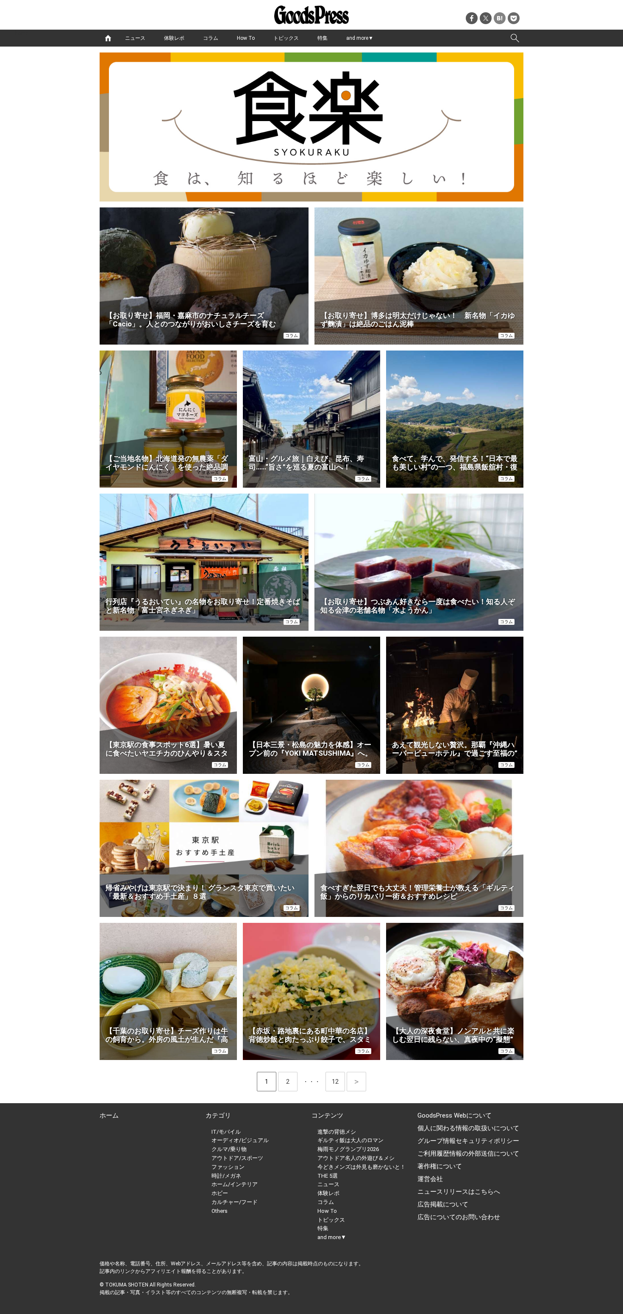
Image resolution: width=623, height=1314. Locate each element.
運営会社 (430, 1179)
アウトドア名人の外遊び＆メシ (356, 1158)
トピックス (286, 38)
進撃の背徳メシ (336, 1132)
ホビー (219, 1193)
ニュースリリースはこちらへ (458, 1191)
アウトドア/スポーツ (237, 1158)
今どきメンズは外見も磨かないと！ (361, 1167)
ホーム (109, 1115)
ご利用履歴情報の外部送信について (468, 1153)
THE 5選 (327, 1176)
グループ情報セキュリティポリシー (468, 1141)
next (356, 1081)
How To (246, 38)
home (108, 38)
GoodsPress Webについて (454, 1115)
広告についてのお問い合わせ (458, 1217)
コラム (210, 38)
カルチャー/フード (234, 1202)
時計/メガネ (226, 1176)
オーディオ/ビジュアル (240, 1140)
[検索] (514, 38)
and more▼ (359, 38)
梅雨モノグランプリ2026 (348, 1149)
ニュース (135, 38)
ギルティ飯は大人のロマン (350, 1140)
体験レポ (174, 38)
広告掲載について (442, 1204)
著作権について (439, 1166)
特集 (322, 38)
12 (338, 1081)
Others (219, 1211)
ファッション (228, 1167)
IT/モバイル (226, 1132)
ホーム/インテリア (234, 1184)
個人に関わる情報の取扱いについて (468, 1128)
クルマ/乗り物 (229, 1149)
